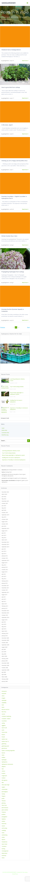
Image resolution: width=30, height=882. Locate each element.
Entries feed (4, 430)
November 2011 (5, 587)
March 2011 (4, 603)
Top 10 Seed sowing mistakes (17, 386)
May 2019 (4, 517)
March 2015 (4, 540)
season (3, 826)
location (3, 773)
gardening (4, 743)
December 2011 (5, 585)
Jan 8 (12, 134)
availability (4, 702)
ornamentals (4, 789)
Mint (3, 782)
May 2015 (4, 537)
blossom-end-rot (5, 709)
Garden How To (5, 741)
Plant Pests (4, 805)
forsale (3, 737)
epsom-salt (4, 727)
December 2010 (5, 610)
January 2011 (5, 608)
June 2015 (4, 535)
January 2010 (5, 635)
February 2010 (5, 633)
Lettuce (3, 771)
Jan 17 (12, 98)
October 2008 (5, 667)
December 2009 (5, 638)
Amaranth (4, 693)
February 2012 (5, 581)
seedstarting (4, 835)
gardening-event (5, 746)
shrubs (3, 837)
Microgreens (4, 780)
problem (3, 814)
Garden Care (4, 739)
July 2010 (4, 622)
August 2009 (4, 647)
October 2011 (5, 590)
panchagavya (5, 791)
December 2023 (5, 492)
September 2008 (5, 670)
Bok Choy (4, 711)
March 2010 (4, 631)
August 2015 (4, 530)
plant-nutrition (5, 810)
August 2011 (4, 594)
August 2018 (4, 521)
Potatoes (4, 812)
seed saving (4, 828)
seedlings (4, 830)
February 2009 (5, 658)
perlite (3, 798)
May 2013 (4, 565)
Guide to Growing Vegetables (8, 750)
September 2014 (5, 546)
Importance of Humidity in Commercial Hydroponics (13, 459)
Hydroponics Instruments (7, 764)
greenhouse (4, 748)
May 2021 (4, 508)
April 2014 (4, 553)
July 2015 (4, 533)
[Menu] (27, 3)
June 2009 (4, 651)
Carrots (3, 714)
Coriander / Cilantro (6, 718)
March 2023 (4, 494)
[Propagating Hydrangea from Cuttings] (15, 258)
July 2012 (4, 574)
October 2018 (5, 519)
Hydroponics (4, 762)
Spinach (3, 839)
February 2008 (5, 679)
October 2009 (5, 642)
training (3, 848)
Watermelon (4, 853)
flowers (3, 734)
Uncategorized (5, 851)
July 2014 (4, 549)
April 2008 (4, 674)
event (3, 730)
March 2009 (4, 656)
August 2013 (4, 562)
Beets (3, 707)
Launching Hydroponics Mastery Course (11, 450)
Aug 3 (12, 245)
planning (3, 803)
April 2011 (4, 601)
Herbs (3, 755)
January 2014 (5, 556)
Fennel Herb (4, 732)
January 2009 (5, 660)
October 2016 (5, 524)
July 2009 (4, 649)
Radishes (4, 819)
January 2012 (5, 583)
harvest (3, 753)
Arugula (3, 698)
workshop (4, 855)
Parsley (3, 794)
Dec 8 (12, 209)
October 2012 (5, 569)
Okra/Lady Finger (5, 784)
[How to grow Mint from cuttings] (15, 74)
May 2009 (4, 654)
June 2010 (4, 624)
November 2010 (5, 613)
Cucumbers (4, 721)
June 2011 (4, 599)
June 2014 (4, 551)
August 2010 (4, 619)
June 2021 (4, 505)
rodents (3, 821)
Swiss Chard (4, 844)
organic (3, 787)
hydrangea (4, 759)
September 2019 (5, 514)
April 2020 (4, 510)
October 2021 (5, 503)
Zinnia (3, 857)
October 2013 (5, 558)
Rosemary (4, 823)
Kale (3, 768)
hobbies (3, 757)
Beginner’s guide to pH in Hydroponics (18, 478)
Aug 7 (12, 282)
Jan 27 (12, 60)
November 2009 (5, 640)
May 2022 (4, 498)
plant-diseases (5, 807)
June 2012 (4, 576)
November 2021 (5, 501)
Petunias (4, 800)
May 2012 (4, 578)
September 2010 (5, 617)
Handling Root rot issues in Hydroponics (11, 457)
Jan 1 (12, 169)
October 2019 (5, 512)
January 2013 (5, 567)
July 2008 (4, 672)
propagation (4, 816)
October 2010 (5, 615)
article (3, 695)
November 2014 (5, 544)
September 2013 (5, 560)
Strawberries (4, 842)
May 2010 (4, 626)
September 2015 (5, 528)
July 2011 (4, 597)
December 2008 (5, 663)
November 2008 (5, 665)
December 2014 (5, 542)
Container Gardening (6, 716)
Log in (3, 428)
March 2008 (4, 676)
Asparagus (4, 700)
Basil (3, 705)
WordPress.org (5, 435)
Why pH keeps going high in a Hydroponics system (13, 455)
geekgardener (6, 60)
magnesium (4, 775)
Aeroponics (4, 691)
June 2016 (4, 526)
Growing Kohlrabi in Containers (15, 469)
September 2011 (5, 592)
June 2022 (4, 496)
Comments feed (5, 432)
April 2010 (4, 629)
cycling (3, 723)
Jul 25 (12, 320)
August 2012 (4, 571)
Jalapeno (4, 766)
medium (3, 778)
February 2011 (5, 606)
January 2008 (5, 681)
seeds (3, 832)
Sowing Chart (9, 472)
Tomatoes (4, 846)
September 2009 (5, 644)
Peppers (3, 796)
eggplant (4, 725)
